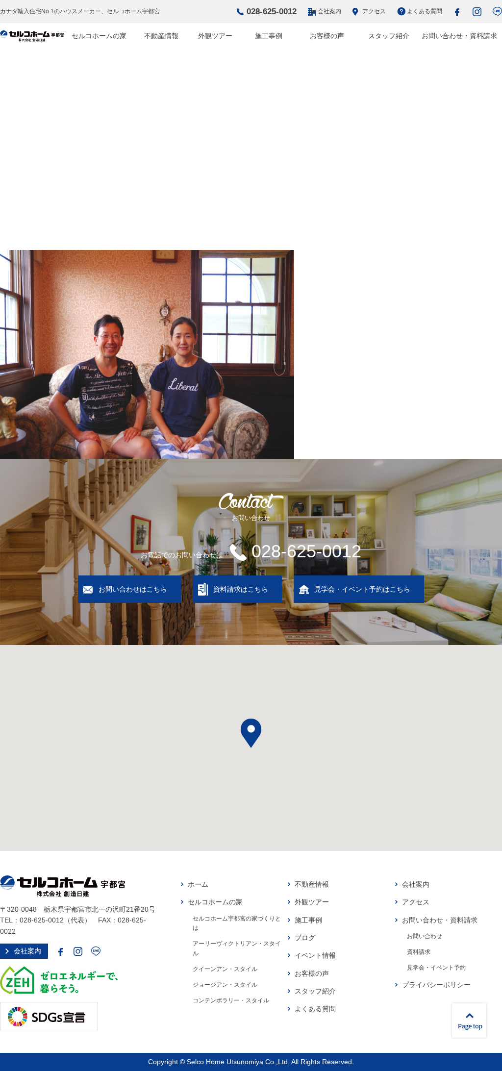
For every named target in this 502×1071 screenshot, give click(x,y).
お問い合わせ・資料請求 (459, 36)
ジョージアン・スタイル (225, 984)
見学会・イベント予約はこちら (362, 589)
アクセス (374, 11)
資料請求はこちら (240, 589)
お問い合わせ (424, 936)
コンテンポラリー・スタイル (231, 1000)
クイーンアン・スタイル (225, 969)
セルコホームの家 (99, 36)
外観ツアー (215, 36)
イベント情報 (315, 955)
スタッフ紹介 (388, 36)
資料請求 (418, 951)
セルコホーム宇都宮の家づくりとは (237, 923)
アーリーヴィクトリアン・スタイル (237, 948)
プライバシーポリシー (436, 985)
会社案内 (329, 11)
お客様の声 (327, 36)
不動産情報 (161, 36)
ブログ (305, 938)
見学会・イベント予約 (436, 967)
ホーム (198, 884)
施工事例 (268, 36)
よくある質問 (424, 11)
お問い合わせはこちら (133, 589)
